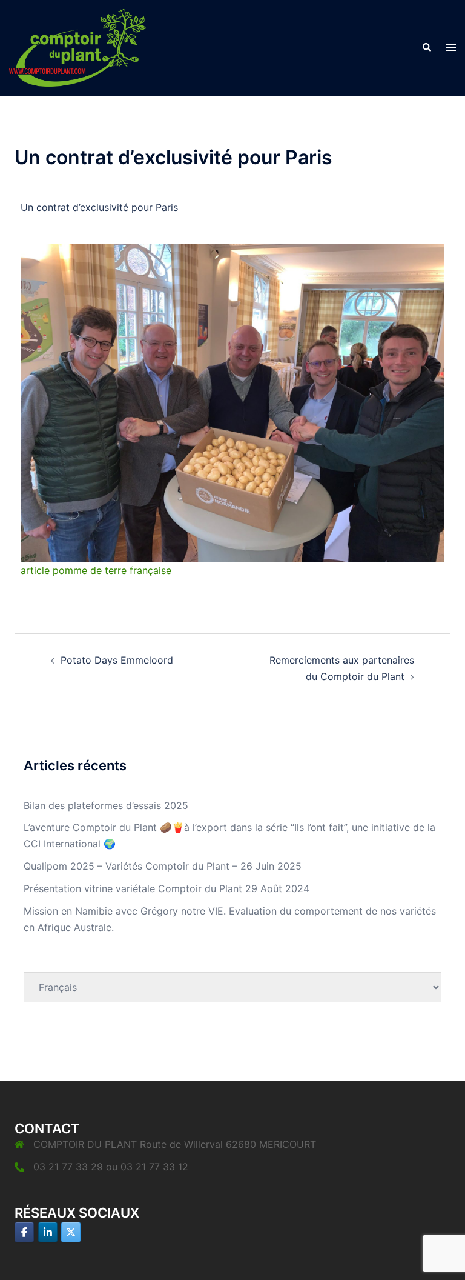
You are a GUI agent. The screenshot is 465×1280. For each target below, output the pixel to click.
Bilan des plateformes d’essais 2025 (106, 805)
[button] (426, 48)
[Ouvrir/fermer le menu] (451, 47)
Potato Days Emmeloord (117, 660)
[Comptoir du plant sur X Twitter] (71, 1232)
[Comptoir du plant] (77, 47)
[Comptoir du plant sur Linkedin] (48, 1232)
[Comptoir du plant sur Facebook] (24, 1232)
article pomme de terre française (96, 570)
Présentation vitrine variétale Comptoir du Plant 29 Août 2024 (166, 888)
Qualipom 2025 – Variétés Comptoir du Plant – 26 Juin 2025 (163, 866)
